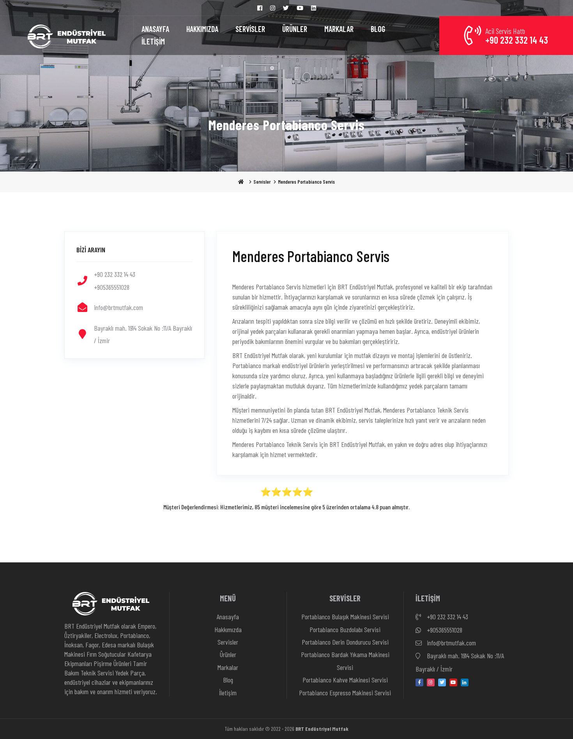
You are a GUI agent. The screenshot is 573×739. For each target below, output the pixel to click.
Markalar (228, 667)
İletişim (228, 692)
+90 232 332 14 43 (446, 616)
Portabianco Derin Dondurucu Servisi (345, 642)
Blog (228, 679)
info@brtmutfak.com (450, 642)
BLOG (378, 29)
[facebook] (419, 682)
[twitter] (442, 682)
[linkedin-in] (465, 682)
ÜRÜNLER (294, 29)
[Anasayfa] (67, 35)
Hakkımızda (228, 629)
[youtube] (453, 682)
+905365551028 (443, 630)
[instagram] (431, 682)
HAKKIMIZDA (202, 29)
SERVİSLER (250, 29)
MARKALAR (339, 29)
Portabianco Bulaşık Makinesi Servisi (345, 616)
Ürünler (228, 654)
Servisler (262, 182)
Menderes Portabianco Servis (306, 182)
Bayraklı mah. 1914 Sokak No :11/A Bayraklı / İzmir (460, 662)
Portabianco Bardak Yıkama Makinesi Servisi (345, 660)
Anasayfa (228, 616)
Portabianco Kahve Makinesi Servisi (345, 679)
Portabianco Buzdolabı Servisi (344, 629)
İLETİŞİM (153, 41)
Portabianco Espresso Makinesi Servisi (345, 692)
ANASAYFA (155, 29)
